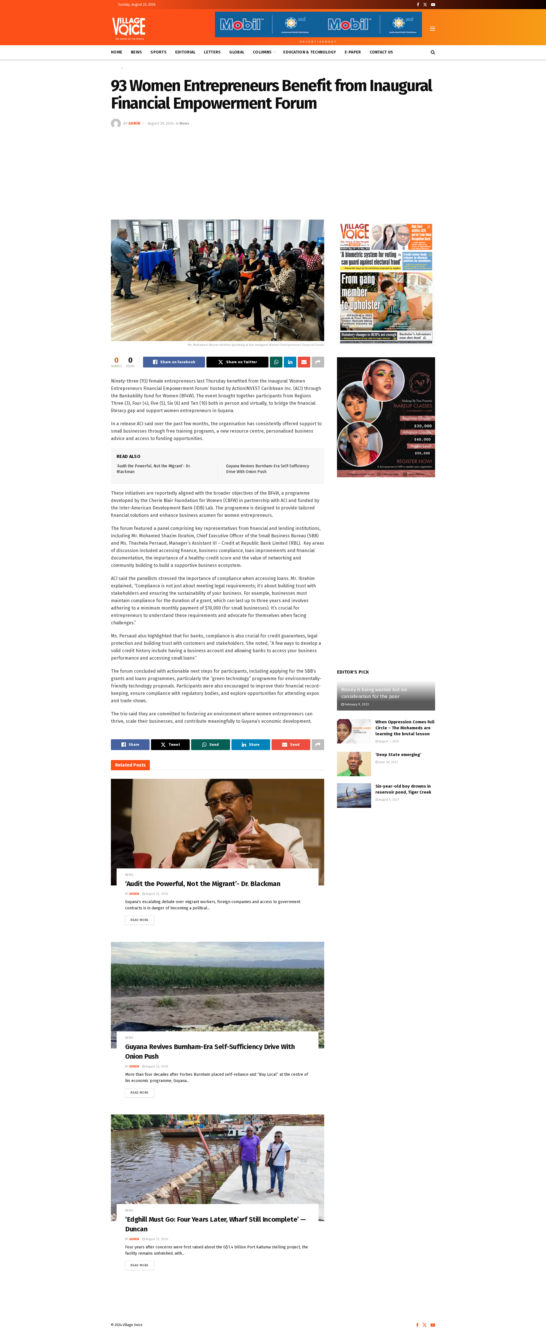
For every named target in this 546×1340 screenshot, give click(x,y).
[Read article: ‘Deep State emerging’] (354, 764)
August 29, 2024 (161, 123)
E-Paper (353, 52)
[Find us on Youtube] (433, 4)
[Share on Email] (304, 362)
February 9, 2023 (356, 704)
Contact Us (381, 52)
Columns (262, 52)
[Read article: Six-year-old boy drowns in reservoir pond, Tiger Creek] (354, 795)
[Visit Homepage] (128, 29)
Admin (134, 123)
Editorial (185, 52)
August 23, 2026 (156, 894)
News (136, 52)
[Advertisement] (273, 171)
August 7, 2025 (388, 741)
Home (116, 52)
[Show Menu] (432, 29)
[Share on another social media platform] (318, 362)
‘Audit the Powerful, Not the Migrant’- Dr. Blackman (202, 884)
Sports (158, 52)
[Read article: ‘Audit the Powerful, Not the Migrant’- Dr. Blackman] (217, 832)
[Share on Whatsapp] (276, 362)
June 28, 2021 (388, 762)
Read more (142, 919)
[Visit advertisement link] (386, 283)
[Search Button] (433, 52)
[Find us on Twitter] (425, 4)
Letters (212, 52)
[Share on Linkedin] (290, 362)
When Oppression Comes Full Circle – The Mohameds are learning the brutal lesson (405, 727)
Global (236, 52)
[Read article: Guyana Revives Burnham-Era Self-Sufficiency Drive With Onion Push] (217, 995)
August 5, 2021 (388, 800)
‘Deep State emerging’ (399, 754)
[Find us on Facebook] (418, 4)
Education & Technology (309, 52)
